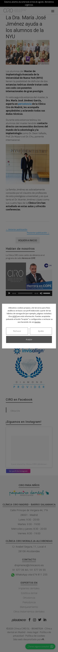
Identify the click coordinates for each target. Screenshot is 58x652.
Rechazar (17, 331)
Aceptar (29, 339)
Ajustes (37, 322)
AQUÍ (14, 316)
